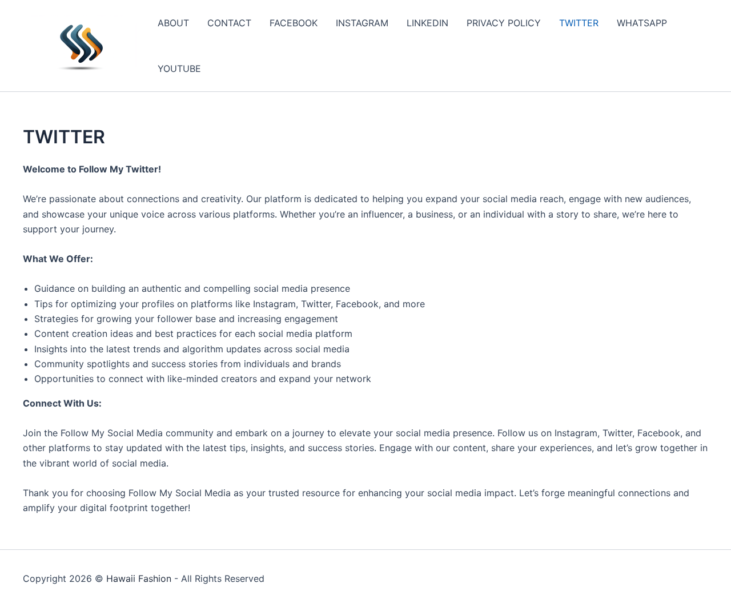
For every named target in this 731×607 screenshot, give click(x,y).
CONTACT (229, 23)
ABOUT (173, 23)
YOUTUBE (179, 68)
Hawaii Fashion (138, 578)
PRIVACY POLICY (504, 23)
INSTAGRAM (362, 23)
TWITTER (579, 23)
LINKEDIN (427, 23)
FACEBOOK (294, 23)
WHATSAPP (642, 23)
